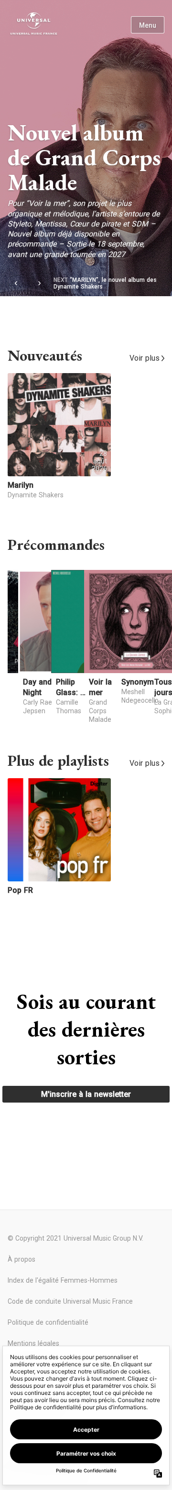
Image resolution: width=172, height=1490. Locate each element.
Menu (147, 25)
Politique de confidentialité (48, 1322)
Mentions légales (33, 1343)
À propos (21, 1259)
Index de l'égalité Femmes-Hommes (63, 1280)
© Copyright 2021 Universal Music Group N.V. (75, 1238)
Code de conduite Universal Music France (70, 1301)
